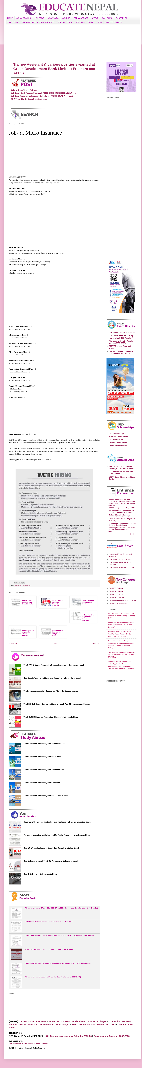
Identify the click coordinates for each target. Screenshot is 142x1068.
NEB (74, 1024)
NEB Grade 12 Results (85, 22)
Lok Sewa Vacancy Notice (119, 559)
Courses (65, 1021)
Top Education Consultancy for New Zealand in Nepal (46, 796)
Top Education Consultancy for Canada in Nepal (44, 770)
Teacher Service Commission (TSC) (97, 1024)
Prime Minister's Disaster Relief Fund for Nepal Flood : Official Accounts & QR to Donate (119, 634)
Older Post (96, 644)
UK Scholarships (116, 440)
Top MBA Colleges (116, 591)
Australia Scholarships (118, 437)
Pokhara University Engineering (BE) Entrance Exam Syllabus (122, 524)
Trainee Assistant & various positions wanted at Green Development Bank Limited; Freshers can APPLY (54, 68)
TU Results (114, 1021)
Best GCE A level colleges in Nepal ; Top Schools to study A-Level (51, 848)
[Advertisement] (72, 43)
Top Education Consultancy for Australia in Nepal (44, 744)
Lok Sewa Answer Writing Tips (121, 567)
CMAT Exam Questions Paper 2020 (121, 508)
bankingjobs (18, 586)
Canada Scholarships (118, 443)
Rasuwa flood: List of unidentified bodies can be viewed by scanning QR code (121, 615)
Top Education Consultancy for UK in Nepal (42, 783)
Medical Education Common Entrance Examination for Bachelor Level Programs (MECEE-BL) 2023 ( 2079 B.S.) (121, 517)
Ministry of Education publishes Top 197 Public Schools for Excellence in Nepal (57, 835)
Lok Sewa (41, 1021)
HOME (10, 18)
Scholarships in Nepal (118, 446)
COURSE (66, 18)
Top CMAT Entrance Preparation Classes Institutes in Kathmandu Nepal (54, 665)
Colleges (101, 1021)
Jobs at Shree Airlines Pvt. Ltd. (24, 90)
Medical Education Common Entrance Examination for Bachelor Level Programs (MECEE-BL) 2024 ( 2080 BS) (121, 502)
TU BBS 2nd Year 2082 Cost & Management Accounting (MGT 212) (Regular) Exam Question (59, 935)
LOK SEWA (39, 18)
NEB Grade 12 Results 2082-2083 (122, 333)
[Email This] (15, 583)
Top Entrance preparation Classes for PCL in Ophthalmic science (51, 691)
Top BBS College (116, 594)
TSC (100, 22)
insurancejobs (27, 586)
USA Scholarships (116, 434)
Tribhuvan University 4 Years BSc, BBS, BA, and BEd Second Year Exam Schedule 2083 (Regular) (61, 908)
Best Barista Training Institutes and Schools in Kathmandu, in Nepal (52, 678)
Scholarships (27, 1021)
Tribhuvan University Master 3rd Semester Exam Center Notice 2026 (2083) (53, 977)
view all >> (132, 534)
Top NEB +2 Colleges (118, 603)
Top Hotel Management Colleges (122, 600)
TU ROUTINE (12, 22)
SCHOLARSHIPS (23, 18)
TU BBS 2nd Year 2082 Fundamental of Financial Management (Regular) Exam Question (58, 963)
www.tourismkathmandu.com (39, 1043)
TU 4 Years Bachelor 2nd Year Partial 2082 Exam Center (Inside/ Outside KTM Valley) (121, 654)
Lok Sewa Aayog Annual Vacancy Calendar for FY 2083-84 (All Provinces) (42, 96)
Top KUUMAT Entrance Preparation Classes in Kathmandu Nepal (51, 717)
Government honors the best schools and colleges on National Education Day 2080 (59, 822)
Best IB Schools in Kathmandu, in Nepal (40, 874)
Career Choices (126, 1024)
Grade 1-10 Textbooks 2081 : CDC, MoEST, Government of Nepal (49, 949)
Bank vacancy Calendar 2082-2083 (112, 1036)
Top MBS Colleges (116, 588)
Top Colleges (63, 1024)
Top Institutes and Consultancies (36, 1024)
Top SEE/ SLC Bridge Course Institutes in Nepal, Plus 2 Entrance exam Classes (57, 704)
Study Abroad (79, 1021)
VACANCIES (53, 18)
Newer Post (13, 644)
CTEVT (95, 18)
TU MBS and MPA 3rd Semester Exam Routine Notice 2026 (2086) (49, 922)
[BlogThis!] (17, 583)
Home (55, 644)
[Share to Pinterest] (23, 583)
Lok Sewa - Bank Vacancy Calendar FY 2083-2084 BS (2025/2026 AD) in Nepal (43, 93)
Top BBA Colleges (116, 597)
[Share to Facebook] (21, 583)
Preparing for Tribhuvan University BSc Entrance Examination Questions (121, 529)
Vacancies (53, 1021)
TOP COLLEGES (65, 22)
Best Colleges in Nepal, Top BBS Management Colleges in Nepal (51, 861)
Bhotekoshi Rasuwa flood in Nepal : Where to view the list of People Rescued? (121, 625)
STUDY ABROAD (81, 18)
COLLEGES (107, 18)
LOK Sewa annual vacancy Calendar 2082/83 (68, 1036)
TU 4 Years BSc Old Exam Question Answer (29, 99)
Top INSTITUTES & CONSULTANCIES (38, 22)
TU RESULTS (121, 18)
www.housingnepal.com (18, 1043)
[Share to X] (19, 583)
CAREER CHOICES (114, 22)
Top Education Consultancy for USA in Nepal (42, 757)
